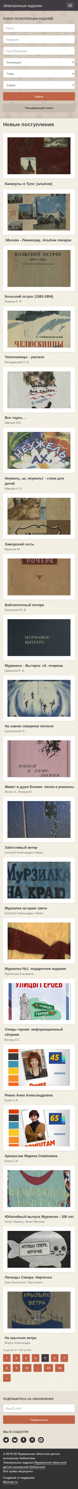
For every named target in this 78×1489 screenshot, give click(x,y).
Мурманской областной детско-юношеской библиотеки (34, 1464)
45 (48, 1368)
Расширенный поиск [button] (39, 108)
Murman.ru (10, 1482)
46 (59, 1368)
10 (26, 1368)
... (37, 1368)
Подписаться (39, 1420)
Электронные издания (22, 5)
